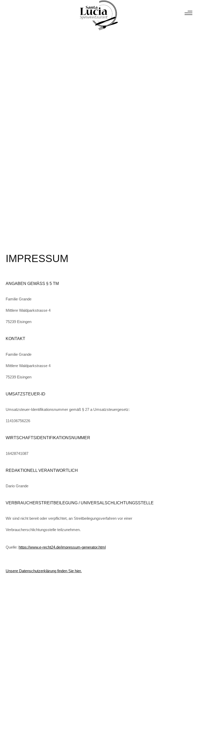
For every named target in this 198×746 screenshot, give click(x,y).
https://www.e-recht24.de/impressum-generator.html (62, 547)
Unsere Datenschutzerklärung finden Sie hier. (44, 571)
